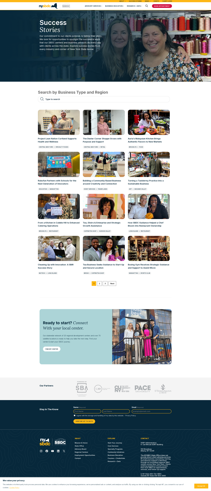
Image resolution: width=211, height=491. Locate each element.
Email (138, 407)
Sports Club (145, 273)
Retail (103, 147)
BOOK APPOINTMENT (162, 6)
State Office (79, 446)
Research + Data (134, 6)
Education (43, 189)
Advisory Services (93, 6)
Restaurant (53, 231)
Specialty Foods (62, 147)
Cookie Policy (14, 487)
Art (130, 189)
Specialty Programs (115, 449)
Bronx (86, 273)
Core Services (113, 446)
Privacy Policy (130, 416)
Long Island (133, 231)
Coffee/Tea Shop (90, 231)
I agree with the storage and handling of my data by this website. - (106, 416)
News (147, 1)
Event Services (89, 189)
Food (141, 147)
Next (112, 283)
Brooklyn (132, 147)
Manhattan (54, 189)
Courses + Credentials (116, 458)
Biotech (42, 273)
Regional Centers (81, 452)
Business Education (114, 6)
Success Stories (135, 1)
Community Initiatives (116, 452)
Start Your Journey (115, 443)
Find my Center (51, 349)
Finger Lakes (102, 189)
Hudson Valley (105, 231)
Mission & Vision (81, 443)
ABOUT (121, 1)
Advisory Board (80, 449)
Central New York (46, 147)
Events (156, 1)
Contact (78, 458)
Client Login (167, 1)
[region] (105, 484)
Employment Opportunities (85, 455)
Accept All (201, 486)
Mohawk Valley (140, 189)
